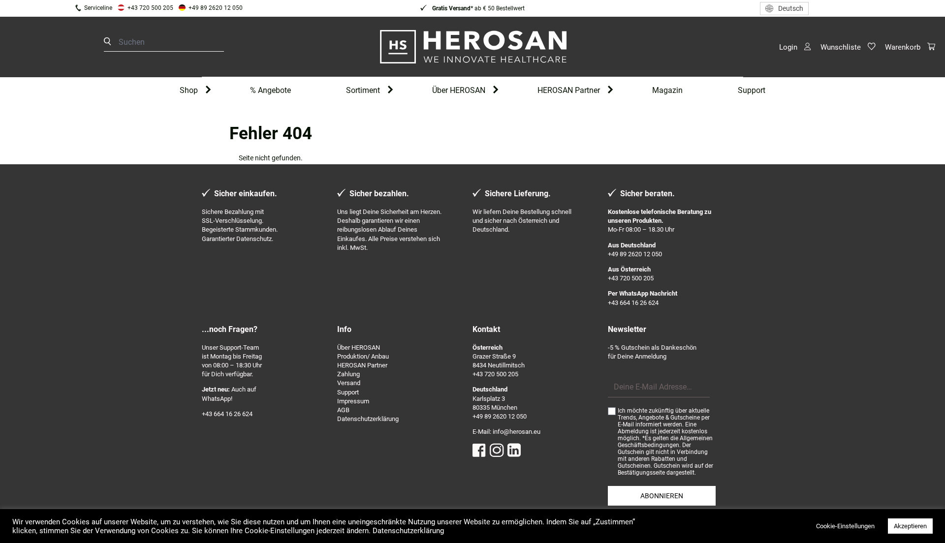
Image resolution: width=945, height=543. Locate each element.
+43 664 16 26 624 (633, 302)
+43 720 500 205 (150, 7)
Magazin (667, 90)
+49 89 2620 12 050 (216, 7)
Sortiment (363, 90)
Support (751, 90)
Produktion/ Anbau (363, 356)
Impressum (353, 401)
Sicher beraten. (647, 193)
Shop (189, 90)
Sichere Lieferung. (518, 193)
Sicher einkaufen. (245, 193)
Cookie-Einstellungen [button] (845, 526)
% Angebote (270, 90)
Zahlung (348, 374)
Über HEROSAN (458, 90)
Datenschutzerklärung (368, 418)
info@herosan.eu (516, 431)
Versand (348, 383)
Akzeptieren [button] (910, 526)
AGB (343, 410)
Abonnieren (661, 496)
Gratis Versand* (452, 8)
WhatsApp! (217, 398)
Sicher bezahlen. (379, 193)
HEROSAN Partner (568, 90)
